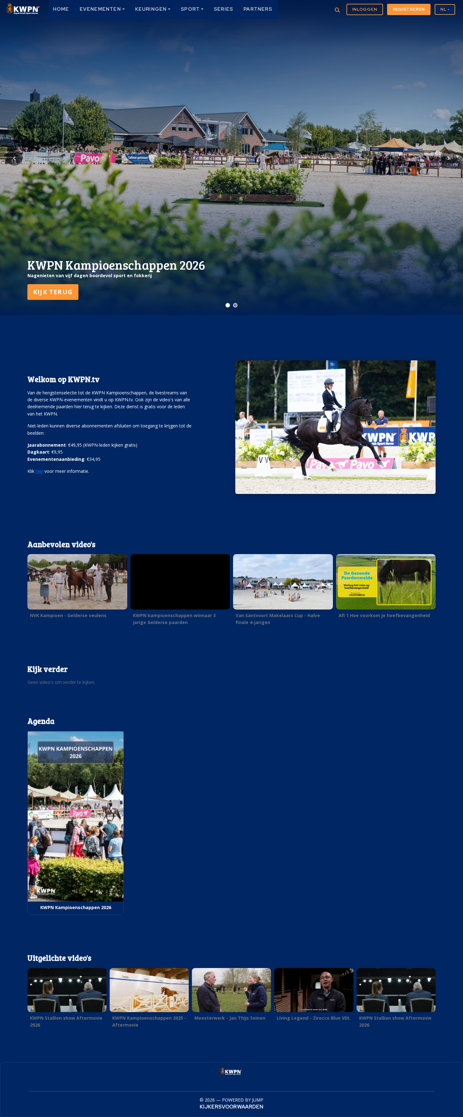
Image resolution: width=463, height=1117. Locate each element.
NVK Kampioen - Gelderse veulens (68, 615)
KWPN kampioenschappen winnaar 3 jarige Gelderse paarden (174, 618)
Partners (257, 9)
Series (223, 9)
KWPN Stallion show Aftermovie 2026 (66, 1021)
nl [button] (443, 9)
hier (39, 471)
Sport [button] (190, 9)
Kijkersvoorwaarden (231, 1106)
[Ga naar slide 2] (235, 305)
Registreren (409, 9)
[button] (77, 588)
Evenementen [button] (100, 9)
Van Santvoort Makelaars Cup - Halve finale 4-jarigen (278, 618)
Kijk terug (53, 292)
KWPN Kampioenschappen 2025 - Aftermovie (149, 1021)
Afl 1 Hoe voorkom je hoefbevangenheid (384, 615)
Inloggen (364, 9)
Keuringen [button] (151, 9)
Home (61, 9)
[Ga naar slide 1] (228, 305)
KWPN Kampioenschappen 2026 (75, 907)
